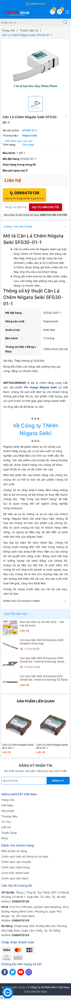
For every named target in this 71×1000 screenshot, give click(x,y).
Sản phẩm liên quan (35, 701)
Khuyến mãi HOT (16, 613)
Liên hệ (6, 827)
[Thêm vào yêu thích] (66, 116)
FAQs (4, 838)
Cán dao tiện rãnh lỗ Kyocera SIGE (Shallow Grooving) (41, 641)
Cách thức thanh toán (15, 872)
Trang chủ (7, 799)
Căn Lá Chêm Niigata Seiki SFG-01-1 (52, 746)
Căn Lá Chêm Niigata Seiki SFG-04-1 (18, 746)
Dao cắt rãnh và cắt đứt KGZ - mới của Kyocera (42, 623)
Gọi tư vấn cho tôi (45, 207)
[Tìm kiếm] (65, 22)
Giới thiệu (7, 805)
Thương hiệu (9, 816)
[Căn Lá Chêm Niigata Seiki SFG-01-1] (52, 725)
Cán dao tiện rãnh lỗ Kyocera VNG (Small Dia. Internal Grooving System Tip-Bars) (43, 659)
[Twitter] (12, 972)
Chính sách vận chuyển (16, 861)
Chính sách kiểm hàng (15, 867)
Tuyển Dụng (9, 832)
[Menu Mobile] (66, 11)
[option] (35, 66)
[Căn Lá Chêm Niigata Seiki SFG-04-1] (18, 725)
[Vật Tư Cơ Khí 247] (16, 12)
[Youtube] (20, 972)
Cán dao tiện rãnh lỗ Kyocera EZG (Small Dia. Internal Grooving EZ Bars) (44, 677)
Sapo (44, 991)
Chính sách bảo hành (14, 878)
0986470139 (37, 3)
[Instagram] (28, 972)
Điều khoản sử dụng (14, 851)
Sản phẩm (7, 810)
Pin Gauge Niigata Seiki (40, 387)
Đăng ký (58, 780)
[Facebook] (4, 972)
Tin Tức (6, 821)
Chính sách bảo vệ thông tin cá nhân (24, 856)
